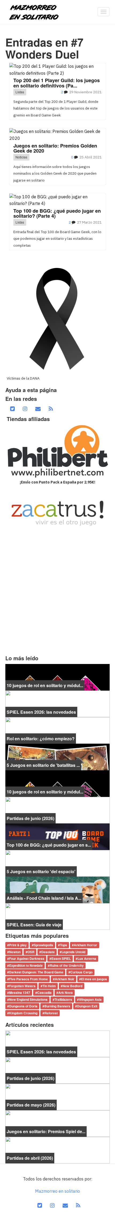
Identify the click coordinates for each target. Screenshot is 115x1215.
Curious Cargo (81, 972)
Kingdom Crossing (23, 1013)
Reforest (51, 1013)
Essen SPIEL (61, 958)
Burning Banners (57, 1006)
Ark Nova (65, 992)
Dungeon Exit (87, 1006)
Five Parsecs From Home (28, 979)
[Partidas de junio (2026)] (57, 810)
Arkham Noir (64, 979)
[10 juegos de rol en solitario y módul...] (57, 677)
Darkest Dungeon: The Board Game (36, 972)
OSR (31, 951)
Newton (15, 951)
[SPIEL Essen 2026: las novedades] (57, 703)
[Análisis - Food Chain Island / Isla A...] (57, 889)
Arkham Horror (85, 945)
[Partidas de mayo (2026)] (57, 1096)
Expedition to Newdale (26, 965)
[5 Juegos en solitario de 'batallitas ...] (57, 756)
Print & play (18, 945)
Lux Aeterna (87, 958)
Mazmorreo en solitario (57, 1191)
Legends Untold (73, 951)
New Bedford (72, 985)
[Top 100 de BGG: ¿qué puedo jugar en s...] (57, 836)
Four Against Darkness (26, 958)
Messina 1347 (19, 992)
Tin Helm (49, 985)
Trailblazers (63, 999)
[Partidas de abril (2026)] (57, 1149)
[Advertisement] (57, 595)
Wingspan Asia (90, 999)
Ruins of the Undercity (67, 965)
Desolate (48, 951)
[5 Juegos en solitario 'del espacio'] (57, 863)
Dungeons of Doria (23, 1006)
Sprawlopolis (43, 945)
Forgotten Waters (22, 985)
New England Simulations (28, 999)
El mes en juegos (94, 979)
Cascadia (44, 992)
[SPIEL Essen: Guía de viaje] (57, 916)
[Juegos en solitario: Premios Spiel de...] (57, 1123)
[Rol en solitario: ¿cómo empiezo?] (57, 730)
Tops (63, 945)
